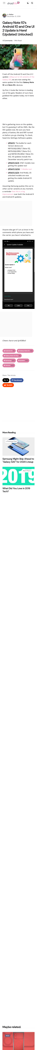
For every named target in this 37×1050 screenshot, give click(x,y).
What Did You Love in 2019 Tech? (16, 490)
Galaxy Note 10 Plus (12, 356)
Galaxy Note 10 (26, 351)
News (7, 1035)
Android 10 (9, 351)
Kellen (11, 14)
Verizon (9, 365)
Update (24, 360)
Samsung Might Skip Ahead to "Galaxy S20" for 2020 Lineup (18, 460)
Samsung (10, 360)
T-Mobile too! (26, 169)
